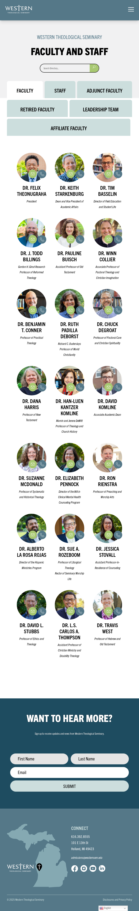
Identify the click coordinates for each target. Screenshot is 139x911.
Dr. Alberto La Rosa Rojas (31, 551)
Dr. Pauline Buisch (69, 256)
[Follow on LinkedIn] (102, 868)
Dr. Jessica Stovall (107, 551)
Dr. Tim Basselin (107, 190)
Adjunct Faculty (104, 90)
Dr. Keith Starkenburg (69, 190)
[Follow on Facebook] (74, 868)
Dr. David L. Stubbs (32, 628)
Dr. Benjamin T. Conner (31, 327)
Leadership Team (101, 109)
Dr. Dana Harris (31, 404)
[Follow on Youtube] (93, 868)
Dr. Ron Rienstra (107, 481)
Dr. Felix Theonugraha (31, 190)
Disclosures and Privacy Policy (117, 899)
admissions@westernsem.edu (86, 857)
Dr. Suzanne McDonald (32, 481)
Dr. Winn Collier (107, 256)
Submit (69, 786)
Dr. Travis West (107, 628)
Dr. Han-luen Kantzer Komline (69, 407)
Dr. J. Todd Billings (32, 256)
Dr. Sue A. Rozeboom (69, 551)
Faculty (25, 90)
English (107, 907)
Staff (60, 90)
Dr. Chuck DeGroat (107, 327)
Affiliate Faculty (69, 128)
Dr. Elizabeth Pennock (69, 481)
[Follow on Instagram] (83, 868)
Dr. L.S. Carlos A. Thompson (69, 631)
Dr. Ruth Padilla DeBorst (69, 330)
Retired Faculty (37, 109)
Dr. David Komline (107, 404)
